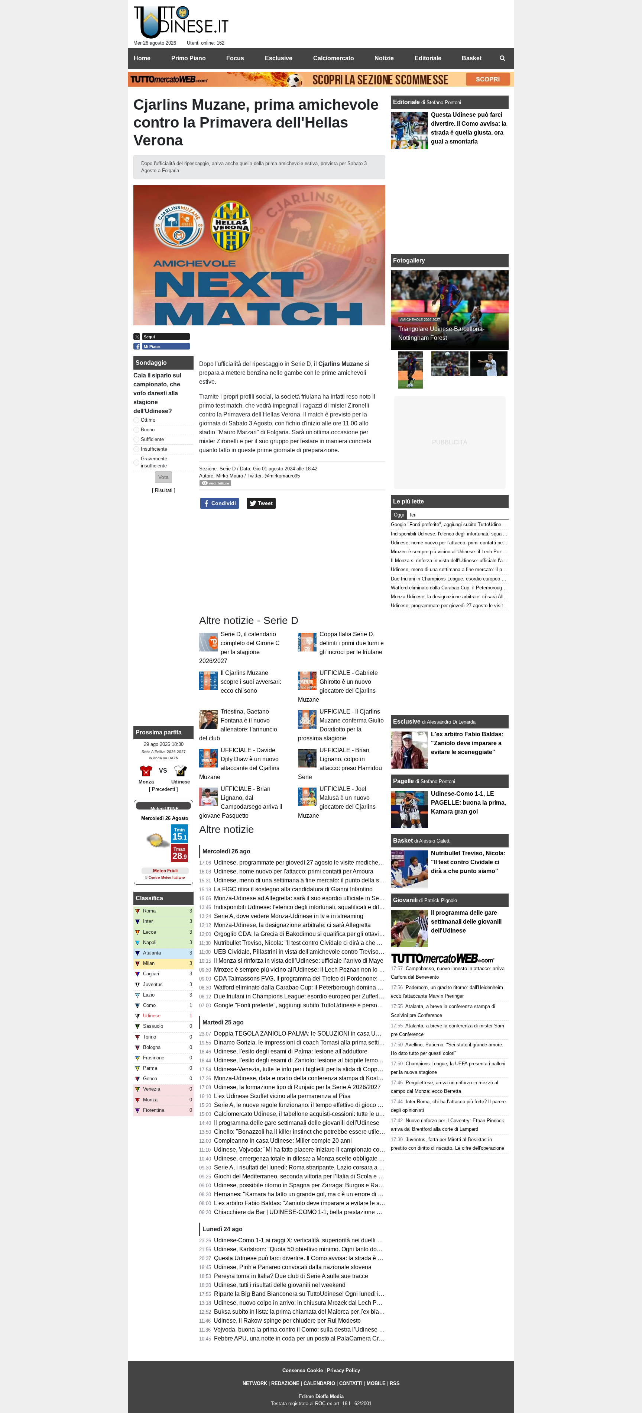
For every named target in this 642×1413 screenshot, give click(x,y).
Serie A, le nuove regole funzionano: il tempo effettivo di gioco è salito (305, 1105)
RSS (395, 1383)
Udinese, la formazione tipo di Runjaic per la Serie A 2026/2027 (297, 1087)
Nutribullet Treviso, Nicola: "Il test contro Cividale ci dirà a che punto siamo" (312, 943)
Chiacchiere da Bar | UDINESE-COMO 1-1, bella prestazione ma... (301, 1212)
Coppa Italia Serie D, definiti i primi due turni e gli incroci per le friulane (352, 643)
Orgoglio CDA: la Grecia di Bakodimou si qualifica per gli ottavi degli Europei (315, 934)
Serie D (228, 468)
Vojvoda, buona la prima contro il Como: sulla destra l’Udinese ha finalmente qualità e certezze (338, 1329)
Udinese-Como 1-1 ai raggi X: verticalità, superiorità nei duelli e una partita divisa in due (329, 1240)
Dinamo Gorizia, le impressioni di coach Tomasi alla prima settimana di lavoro (316, 1042)
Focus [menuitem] (235, 58)
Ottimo (148, 420)
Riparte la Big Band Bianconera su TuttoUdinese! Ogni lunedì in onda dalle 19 (316, 1294)
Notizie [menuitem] (384, 58)
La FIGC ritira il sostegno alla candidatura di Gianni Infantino (293, 889)
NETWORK (255, 1383)
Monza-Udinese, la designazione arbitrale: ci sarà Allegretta (292, 925)
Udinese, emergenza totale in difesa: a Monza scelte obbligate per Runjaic (311, 1158)
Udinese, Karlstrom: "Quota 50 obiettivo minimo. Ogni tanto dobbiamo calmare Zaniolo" (328, 1249)
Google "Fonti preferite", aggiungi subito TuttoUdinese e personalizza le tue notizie (322, 1005)
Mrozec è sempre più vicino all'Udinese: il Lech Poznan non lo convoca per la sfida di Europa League (347, 969)
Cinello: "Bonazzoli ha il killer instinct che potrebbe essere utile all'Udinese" (313, 1132)
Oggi (399, 515)
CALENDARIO (319, 1383)
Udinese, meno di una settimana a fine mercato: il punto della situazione (308, 880)
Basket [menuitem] (472, 58)
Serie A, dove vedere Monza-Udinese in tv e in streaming (288, 916)
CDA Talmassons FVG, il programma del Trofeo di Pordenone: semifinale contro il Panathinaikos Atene (349, 978)
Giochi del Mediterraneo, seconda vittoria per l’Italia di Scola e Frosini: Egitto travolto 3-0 (329, 1176)
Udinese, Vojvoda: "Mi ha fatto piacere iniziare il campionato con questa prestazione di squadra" (340, 1149)
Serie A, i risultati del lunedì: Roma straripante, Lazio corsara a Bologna (307, 1167)
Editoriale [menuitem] (428, 58)
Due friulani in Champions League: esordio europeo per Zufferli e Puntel (308, 996)
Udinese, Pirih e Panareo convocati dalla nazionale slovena (293, 1267)
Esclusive (407, 721)
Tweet (264, 503)
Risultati (163, 490)
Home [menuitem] (142, 58)
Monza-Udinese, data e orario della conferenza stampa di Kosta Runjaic (308, 1078)
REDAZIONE (285, 1383)
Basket (403, 840)
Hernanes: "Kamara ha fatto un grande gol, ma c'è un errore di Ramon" (306, 1194)
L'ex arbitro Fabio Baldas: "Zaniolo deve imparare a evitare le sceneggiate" (312, 1203)
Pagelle (403, 781)
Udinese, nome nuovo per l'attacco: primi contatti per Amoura (293, 871)
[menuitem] (502, 58)
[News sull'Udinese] (181, 22)
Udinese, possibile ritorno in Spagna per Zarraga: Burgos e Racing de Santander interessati (334, 1185)
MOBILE (376, 1383)
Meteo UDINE (164, 808)
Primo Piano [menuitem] (188, 58)
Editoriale (407, 102)
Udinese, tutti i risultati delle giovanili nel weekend (280, 1285)
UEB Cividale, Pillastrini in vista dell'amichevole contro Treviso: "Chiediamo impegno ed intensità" (342, 952)
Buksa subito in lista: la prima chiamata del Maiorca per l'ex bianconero (307, 1312)
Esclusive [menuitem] (278, 58)
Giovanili (405, 900)
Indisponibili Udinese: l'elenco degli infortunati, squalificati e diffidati (303, 907)
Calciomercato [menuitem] (333, 58)
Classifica (149, 898)
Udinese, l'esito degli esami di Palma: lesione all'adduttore (290, 1051)
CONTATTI (351, 1383)
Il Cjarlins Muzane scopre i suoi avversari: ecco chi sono (251, 682)
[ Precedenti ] (163, 789)
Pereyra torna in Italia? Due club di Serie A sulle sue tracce (291, 1276)
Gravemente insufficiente (154, 462)
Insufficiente (154, 449)
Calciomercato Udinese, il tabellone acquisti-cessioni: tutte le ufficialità (306, 1114)
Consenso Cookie (302, 1370)
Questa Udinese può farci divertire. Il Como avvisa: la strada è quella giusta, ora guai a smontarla (341, 1258)
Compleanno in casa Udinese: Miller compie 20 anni (283, 1140)
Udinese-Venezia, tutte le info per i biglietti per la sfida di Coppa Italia (304, 1069)
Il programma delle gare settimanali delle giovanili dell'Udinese (296, 1123)
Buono (148, 429)
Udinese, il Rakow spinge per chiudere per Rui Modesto (287, 1320)
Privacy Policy (343, 1370)
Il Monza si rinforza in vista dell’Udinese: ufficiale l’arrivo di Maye (298, 960)
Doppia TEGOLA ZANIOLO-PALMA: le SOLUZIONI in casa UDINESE (306, 1033)
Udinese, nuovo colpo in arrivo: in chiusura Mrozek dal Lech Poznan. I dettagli (316, 1303)
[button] (163, 477)
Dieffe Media (329, 1396)
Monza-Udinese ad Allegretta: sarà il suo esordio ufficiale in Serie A (302, 898)
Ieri (413, 515)
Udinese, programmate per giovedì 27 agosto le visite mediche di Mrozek (309, 862)
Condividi (223, 503)
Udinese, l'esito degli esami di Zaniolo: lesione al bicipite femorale (301, 1060)
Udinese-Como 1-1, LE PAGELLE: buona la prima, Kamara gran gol (468, 803)
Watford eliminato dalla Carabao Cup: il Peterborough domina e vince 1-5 (310, 987)
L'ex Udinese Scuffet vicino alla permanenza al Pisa (282, 1096)
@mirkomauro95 (282, 476)
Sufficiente (152, 439)
